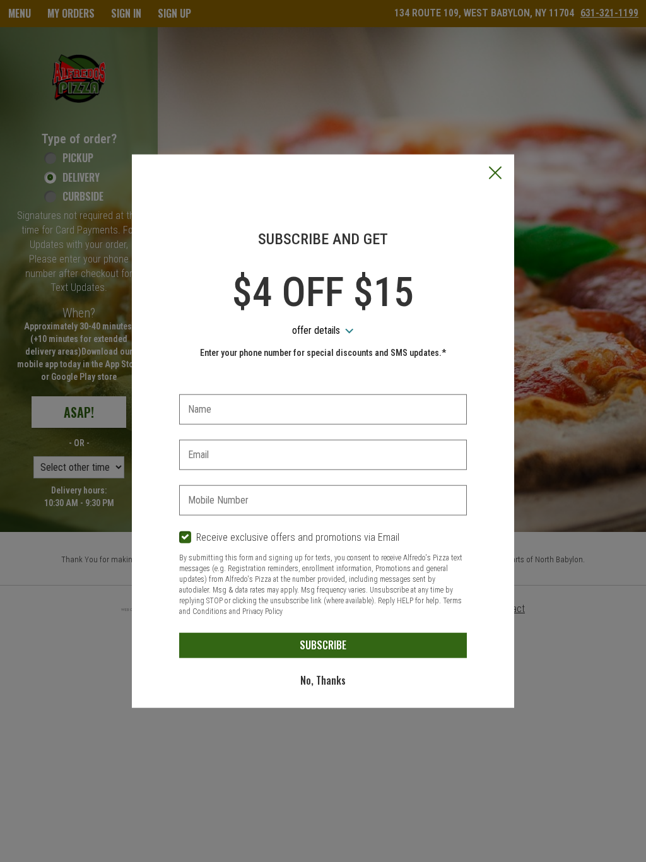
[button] (495, 174)
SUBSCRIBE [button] (323, 644)
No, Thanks (323, 680)
